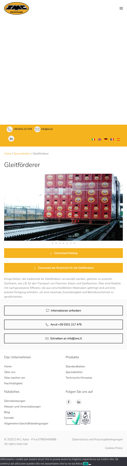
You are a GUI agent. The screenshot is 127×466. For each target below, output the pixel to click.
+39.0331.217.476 (22, 129)
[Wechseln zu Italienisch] (93, 139)
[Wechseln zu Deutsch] (106, 139)
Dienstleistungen (63, 78)
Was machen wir (63, 40)
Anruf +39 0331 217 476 (66, 324)
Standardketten (64, 53)
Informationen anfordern (66, 310)
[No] (89, 464)
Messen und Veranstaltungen (22, 406)
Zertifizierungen (63, 45)
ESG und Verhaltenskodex (64, 87)
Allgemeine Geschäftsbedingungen (26, 423)
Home (8, 153)
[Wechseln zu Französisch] (112, 139)
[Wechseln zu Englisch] (99, 139)
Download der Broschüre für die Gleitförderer (66, 268)
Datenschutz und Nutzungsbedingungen (97, 439)
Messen (63, 95)
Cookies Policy (114, 448)
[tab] (52, 243)
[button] (121, 8)
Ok (85, 464)
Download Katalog (66, 253)
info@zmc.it (47, 129)
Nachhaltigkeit (13, 383)
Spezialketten (63, 61)
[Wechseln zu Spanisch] (118, 139)
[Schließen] (123, 20)
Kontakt (63, 104)
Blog (7, 412)
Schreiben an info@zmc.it (66, 338)
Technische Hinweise (63, 70)
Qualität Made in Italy (63, 35)
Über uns (63, 27)
